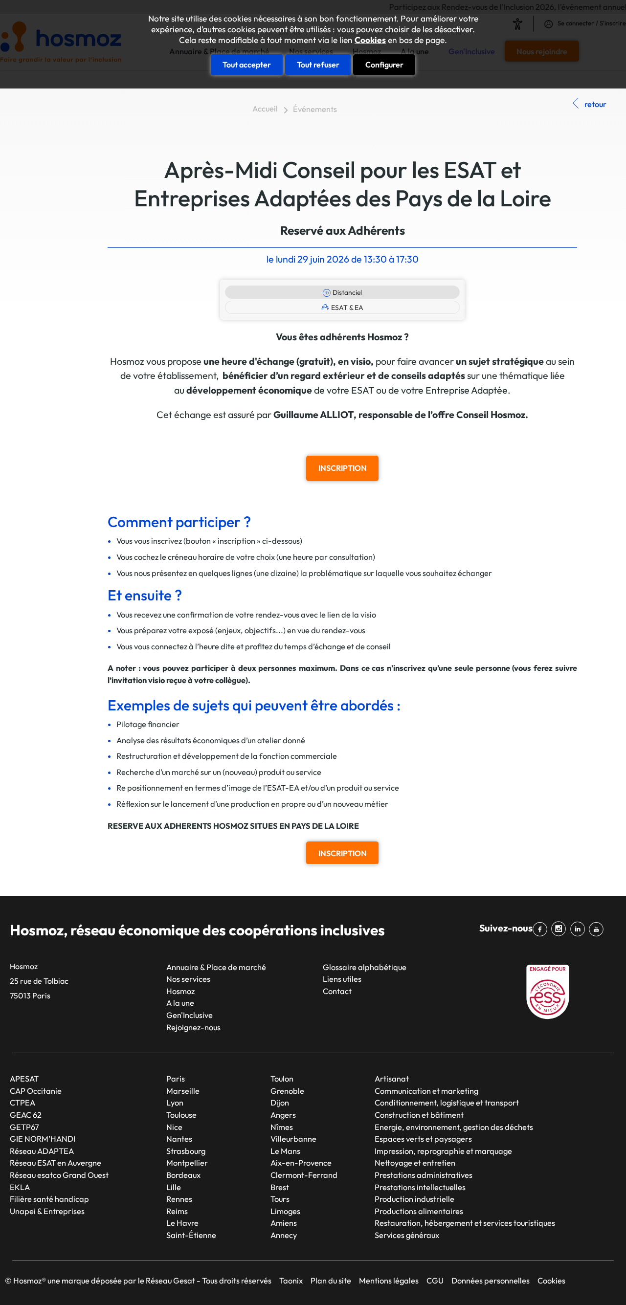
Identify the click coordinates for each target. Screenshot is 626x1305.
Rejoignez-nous (193, 1027)
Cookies (370, 40)
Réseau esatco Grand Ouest (59, 1175)
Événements (315, 109)
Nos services (188, 979)
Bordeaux (183, 1175)
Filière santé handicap (49, 1199)
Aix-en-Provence (301, 1163)
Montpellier (187, 1163)
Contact (337, 991)
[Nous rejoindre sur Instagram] (560, 929)
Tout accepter (247, 64)
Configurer (384, 64)
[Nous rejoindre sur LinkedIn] (579, 929)
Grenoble (287, 1091)
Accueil (265, 108)
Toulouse (181, 1115)
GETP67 (24, 1127)
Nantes (179, 1139)
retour (595, 104)
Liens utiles (342, 979)
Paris (175, 1079)
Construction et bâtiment (419, 1115)
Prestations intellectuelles (420, 1187)
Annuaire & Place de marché (216, 967)
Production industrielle (414, 1199)
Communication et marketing (426, 1091)
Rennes (179, 1199)
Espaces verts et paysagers (423, 1139)
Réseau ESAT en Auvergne (55, 1163)
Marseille (183, 1091)
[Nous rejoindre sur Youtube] (598, 929)
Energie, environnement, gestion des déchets (454, 1127)
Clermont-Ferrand (303, 1175)
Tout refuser (318, 64)
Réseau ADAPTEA (42, 1151)
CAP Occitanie (36, 1091)
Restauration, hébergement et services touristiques (465, 1223)
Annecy (283, 1235)
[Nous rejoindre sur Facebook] (542, 929)
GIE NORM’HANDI (42, 1139)
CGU (435, 1280)
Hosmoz (180, 991)
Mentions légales (389, 1280)
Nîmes (281, 1127)
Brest (279, 1187)
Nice (174, 1127)
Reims (177, 1211)
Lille (173, 1187)
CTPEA (22, 1102)
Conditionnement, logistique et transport (447, 1102)
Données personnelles (490, 1280)
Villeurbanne (293, 1139)
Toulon (281, 1079)
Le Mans (285, 1151)
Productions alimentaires (419, 1211)
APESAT (24, 1079)
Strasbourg (185, 1151)
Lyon (174, 1102)
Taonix (291, 1280)
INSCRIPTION (342, 468)
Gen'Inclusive (189, 1015)
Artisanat (392, 1079)
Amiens (283, 1223)
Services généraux (407, 1235)
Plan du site (331, 1280)
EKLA (20, 1187)
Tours (280, 1199)
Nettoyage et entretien (415, 1163)
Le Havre (182, 1223)
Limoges (285, 1211)
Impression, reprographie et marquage (443, 1151)
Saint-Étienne (191, 1235)
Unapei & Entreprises (47, 1211)
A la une (180, 1003)
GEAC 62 (26, 1115)
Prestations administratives (423, 1175)
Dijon (279, 1102)
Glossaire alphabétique (364, 967)
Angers (283, 1115)
